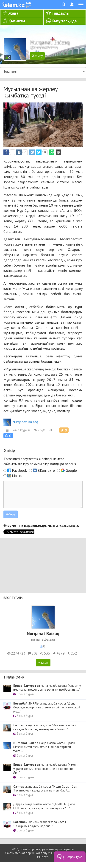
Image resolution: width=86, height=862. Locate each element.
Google (71, 470)
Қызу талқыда (64, 21)
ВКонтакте (46, 470)
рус (28, 6)
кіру (26, 463)
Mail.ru (17, 475)
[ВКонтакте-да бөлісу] (19, 152)
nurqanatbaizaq (43, 639)
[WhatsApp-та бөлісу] (51, 152)
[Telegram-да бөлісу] (32, 152)
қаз (28, 2)
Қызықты (16, 21)
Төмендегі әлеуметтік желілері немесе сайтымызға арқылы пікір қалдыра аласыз (39, 461)
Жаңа (13, 13)
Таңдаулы (60, 13)
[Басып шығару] (58, 152)
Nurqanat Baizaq (25, 421)
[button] (8, 435)
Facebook (19, 470)
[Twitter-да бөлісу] (39, 152)
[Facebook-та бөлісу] (6, 152)
